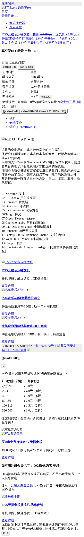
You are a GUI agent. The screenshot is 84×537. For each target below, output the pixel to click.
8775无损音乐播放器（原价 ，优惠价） (41, 34)
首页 (5, 11)
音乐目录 (8, 15)
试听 (12, 118)
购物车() (24, 7)
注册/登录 (8, 3)
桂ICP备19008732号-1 (41, 345)
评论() (22, 126)
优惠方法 (46, 96)
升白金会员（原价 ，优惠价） (37, 42)
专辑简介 (15, 122)
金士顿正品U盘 (70, 102)
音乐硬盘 (15, 27)
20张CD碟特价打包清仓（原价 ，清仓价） (41, 38)
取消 (5, 533)
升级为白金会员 (22, 485)
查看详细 (8, 285)
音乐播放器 (17, 23)
